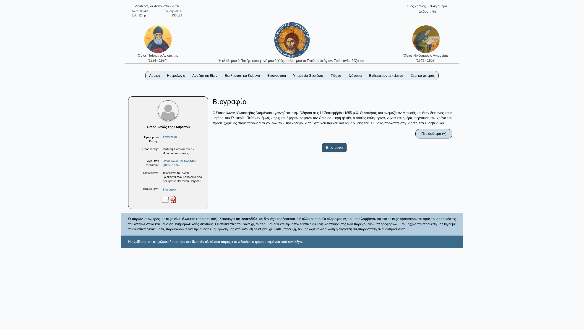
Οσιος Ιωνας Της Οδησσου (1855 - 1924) (179, 163)
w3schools (246, 242)
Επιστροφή (334, 147)
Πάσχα (336, 75)
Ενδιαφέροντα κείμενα (386, 75)
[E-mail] (165, 199)
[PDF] (173, 199)
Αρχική (154, 75)
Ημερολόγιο (176, 75)
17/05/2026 (170, 137)
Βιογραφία (169, 189)
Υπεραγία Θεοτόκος (308, 75)
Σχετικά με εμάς (423, 75)
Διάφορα (355, 75)
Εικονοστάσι (276, 75)
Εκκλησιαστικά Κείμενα (242, 75)
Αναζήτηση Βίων (204, 75)
